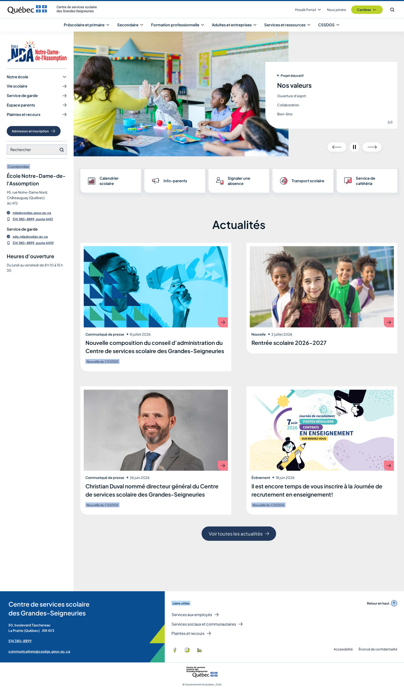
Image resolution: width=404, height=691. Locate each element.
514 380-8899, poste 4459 (33, 243)
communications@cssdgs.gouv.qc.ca (39, 651)
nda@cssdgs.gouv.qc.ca (32, 213)
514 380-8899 (20, 641)
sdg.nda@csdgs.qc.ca (30, 236)
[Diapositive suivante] (372, 147)
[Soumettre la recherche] (61, 150)
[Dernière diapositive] (336, 147)
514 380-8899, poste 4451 (33, 219)
